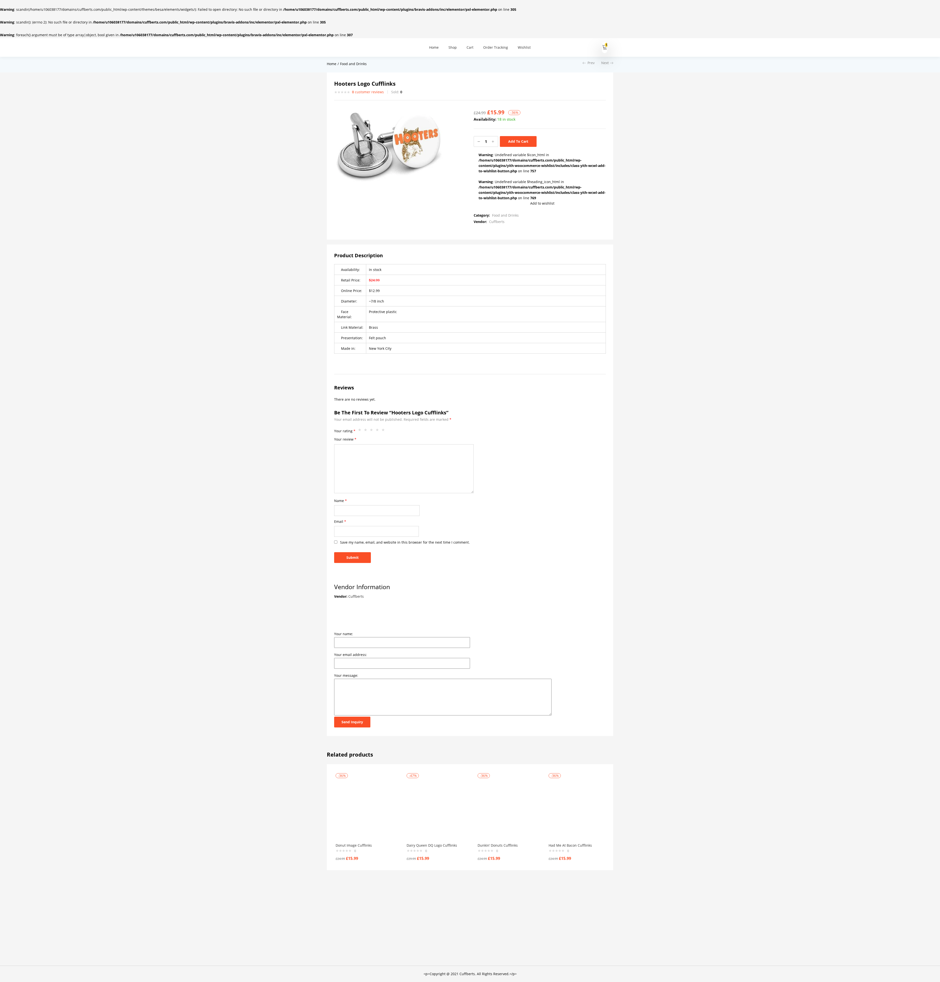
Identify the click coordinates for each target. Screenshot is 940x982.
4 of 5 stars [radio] (378, 431)
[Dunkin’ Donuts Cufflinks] (506, 809)
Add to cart (518, 141)
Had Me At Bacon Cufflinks (570, 845)
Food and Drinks (353, 63)
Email (340, 521)
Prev (591, 62)
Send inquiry (352, 722)
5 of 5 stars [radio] (384, 431)
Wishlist (524, 47)
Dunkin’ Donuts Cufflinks (498, 845)
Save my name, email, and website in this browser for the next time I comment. (405, 542)
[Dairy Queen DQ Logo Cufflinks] (435, 809)
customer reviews (368, 92)
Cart (470, 47)
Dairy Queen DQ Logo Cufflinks (432, 845)
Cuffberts (497, 221)
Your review (345, 439)
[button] (604, 47)
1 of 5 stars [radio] (361, 431)
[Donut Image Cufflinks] (364, 809)
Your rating (344, 431)
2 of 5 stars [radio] (367, 431)
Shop (452, 47)
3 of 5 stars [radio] (373, 431)
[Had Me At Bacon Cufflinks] (577, 809)
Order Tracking (495, 47)
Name (340, 500)
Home (434, 47)
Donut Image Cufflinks (354, 845)
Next (605, 62)
